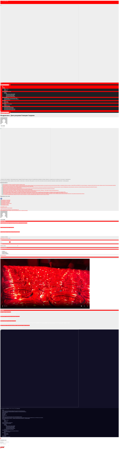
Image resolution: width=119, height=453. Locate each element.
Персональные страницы (6, 106)
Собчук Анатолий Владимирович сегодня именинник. (9, 209)
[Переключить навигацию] (2, 83)
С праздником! (7, 113)
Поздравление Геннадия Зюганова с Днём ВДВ (8, 224)
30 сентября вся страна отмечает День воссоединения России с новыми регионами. (14, 210)
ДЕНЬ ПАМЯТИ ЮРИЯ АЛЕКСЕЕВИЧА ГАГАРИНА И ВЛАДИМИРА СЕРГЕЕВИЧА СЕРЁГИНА (51, 192)
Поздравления (2, 113)
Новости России (17, 316)
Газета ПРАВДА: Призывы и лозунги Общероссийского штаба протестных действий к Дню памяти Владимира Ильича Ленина (64, 193)
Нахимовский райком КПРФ (10, 96)
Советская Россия (7, 105)
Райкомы (5, 93)
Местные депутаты (7, 99)
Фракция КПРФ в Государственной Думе (10, 98)
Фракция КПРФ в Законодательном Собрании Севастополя (20, 325)
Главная (3, 87)
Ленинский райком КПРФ (10, 95)
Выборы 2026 (2, 316)
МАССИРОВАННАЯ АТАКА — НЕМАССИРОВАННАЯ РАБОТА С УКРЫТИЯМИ (16, 418)
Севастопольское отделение (6, 91)
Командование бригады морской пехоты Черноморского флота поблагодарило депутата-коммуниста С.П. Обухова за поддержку (22, 417)
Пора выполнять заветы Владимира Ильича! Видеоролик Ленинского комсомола (42, 188)
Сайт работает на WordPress (4, 408)
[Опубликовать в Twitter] (4, 204)
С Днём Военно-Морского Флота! (6, 229)
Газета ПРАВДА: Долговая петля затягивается (8, 313)
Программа (6, 90)
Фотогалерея (6, 101)
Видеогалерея (6, 102)
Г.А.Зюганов (2, 227)
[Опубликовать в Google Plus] (5, 200)
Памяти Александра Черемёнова (7, 422)
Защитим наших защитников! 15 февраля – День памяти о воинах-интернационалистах (45, 190)
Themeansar (18, 408)
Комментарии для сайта (5, 238)
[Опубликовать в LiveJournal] (5, 201)
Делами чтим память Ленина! (17, 187)
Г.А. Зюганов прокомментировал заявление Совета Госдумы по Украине (37, 194)
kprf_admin (3, 125)
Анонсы (3, 251)
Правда (5, 104)
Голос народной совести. (4, 233)
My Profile (3, 414)
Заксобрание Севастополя (6, 325)
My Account (4, 413)
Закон (1, 325)
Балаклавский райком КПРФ (10, 425)
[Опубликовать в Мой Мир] (4, 202)
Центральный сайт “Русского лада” (9, 109)
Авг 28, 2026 (3, 315)
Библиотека (4, 103)
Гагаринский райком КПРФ (10, 94)
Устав (5, 89)
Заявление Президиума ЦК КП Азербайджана (25, 189)
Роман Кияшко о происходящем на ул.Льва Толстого (28, 191)
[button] (0, 111)
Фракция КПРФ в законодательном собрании (11, 430)
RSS (1, 257)
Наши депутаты (4, 97)
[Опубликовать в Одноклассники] (5, 203)
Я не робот (3, 446)
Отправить (2, 447)
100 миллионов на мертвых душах (19, 184)
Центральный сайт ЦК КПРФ (9, 107)
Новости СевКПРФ (5, 253)
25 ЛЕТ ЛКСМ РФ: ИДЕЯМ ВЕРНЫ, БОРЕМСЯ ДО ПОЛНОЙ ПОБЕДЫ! (14, 411)
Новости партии (4, 252)
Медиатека (4, 100)
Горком (5, 92)
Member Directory (5, 412)
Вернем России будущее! (4, 318)
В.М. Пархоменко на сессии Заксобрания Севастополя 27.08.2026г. (11, 327)
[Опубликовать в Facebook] (1, 199)
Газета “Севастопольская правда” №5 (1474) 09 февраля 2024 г (12, 416)
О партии (3, 88)
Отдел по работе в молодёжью (9, 429)
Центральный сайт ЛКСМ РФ (9, 108)
